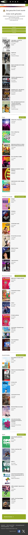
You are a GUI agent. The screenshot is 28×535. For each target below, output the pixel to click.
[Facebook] (19, 531)
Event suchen (14, 29)
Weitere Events (8, 516)
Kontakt (12, 526)
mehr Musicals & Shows (20, 275)
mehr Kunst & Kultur (21, 355)
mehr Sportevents (21, 434)
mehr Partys (22, 117)
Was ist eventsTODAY (10, 525)
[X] (23, 531)
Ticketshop (14, 32)
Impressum (3, 525)
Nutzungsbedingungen (20, 525)
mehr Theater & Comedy (20, 196)
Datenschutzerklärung (5, 526)
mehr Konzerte (22, 38)
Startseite (14, 27)
